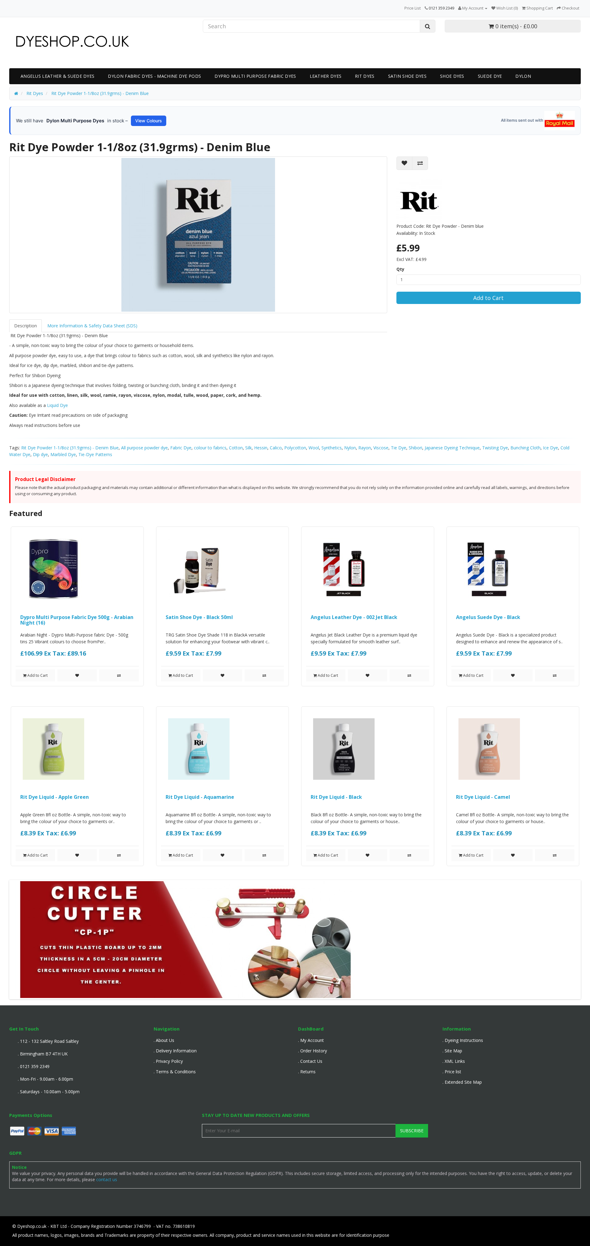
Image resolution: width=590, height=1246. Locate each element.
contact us (106, 1179)
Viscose (380, 448)
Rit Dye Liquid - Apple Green (54, 797)
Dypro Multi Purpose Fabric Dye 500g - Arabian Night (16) (76, 620)
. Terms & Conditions (175, 1071)
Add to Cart (488, 298)
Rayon (364, 448)
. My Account (311, 1040)
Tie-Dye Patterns (95, 454)
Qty (400, 269)
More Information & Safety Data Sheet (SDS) (92, 326)
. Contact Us (310, 1061)
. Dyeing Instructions (462, 1040)
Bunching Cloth (525, 448)
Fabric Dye (180, 448)
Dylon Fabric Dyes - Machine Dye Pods (154, 76)
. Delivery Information (175, 1051)
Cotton (236, 448)
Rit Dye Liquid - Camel (483, 797)
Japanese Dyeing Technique (452, 448)
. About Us (164, 1040)
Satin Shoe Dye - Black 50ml (199, 617)
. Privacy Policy (168, 1061)
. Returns (307, 1071)
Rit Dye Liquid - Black (336, 797)
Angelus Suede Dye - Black (488, 617)
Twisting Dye (495, 448)
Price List (412, 8)
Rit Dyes (364, 76)
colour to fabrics (210, 448)
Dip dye (40, 454)
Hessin (260, 448)
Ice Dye (550, 448)
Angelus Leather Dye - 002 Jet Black (354, 617)
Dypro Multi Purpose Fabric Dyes (255, 76)
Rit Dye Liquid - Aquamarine (200, 797)
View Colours (148, 120)
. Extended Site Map (462, 1082)
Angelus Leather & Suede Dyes (57, 76)
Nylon (350, 448)
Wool (314, 448)
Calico (276, 448)
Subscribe (411, 1131)
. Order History (312, 1051)
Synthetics (331, 448)
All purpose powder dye (144, 448)
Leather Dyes (326, 76)
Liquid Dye (57, 405)
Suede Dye (490, 76)
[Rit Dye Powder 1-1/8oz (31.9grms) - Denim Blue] (198, 234)
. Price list (451, 1071)
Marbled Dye (63, 454)
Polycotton (295, 448)
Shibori (415, 448)
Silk (248, 448)
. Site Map (452, 1051)
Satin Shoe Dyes (407, 76)
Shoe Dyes (452, 76)
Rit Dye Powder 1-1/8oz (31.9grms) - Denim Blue (70, 448)
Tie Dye (398, 448)
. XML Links (453, 1061)
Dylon (523, 76)
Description (25, 326)
